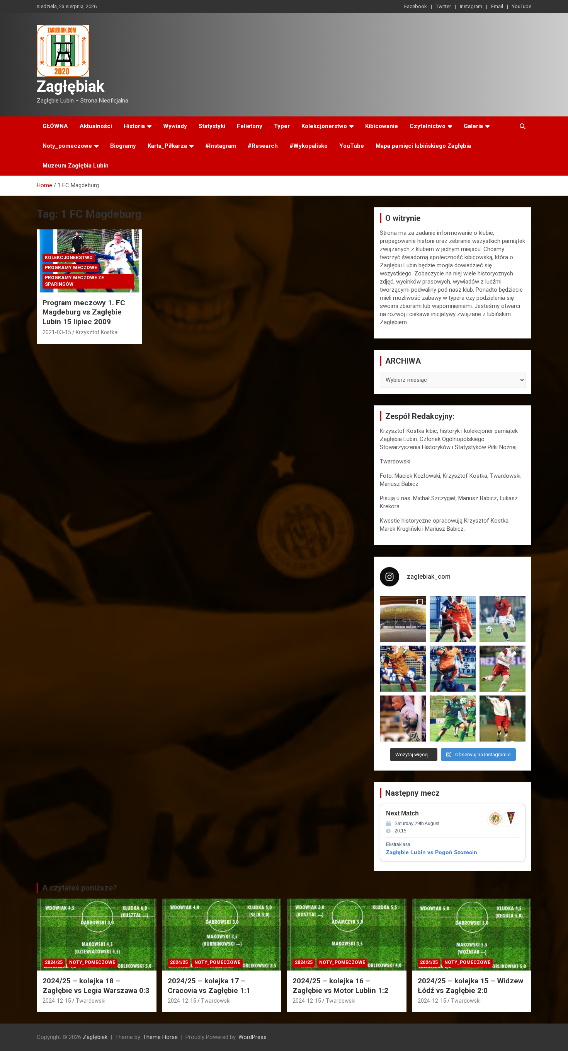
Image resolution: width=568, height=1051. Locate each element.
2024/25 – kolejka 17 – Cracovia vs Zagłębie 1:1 (209, 985)
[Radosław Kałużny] (453, 719)
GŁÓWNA (55, 126)
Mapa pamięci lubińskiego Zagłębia (423, 145)
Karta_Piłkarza (167, 145)
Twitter (443, 6)
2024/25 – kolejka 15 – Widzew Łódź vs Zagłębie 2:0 (470, 985)
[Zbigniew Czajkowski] (453, 619)
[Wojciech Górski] (403, 669)
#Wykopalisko (308, 145)
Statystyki (212, 126)
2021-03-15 (57, 332)
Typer (282, 126)
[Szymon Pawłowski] (502, 669)
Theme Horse (160, 1037)
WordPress (252, 1037)
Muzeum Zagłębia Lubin (76, 165)
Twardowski (90, 1001)
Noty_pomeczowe (67, 145)
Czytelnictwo (428, 126)
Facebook (415, 6)
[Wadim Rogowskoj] (453, 669)
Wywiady (175, 126)
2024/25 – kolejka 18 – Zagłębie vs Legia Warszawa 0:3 (96, 985)
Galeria (473, 126)
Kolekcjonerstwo (324, 126)
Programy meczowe (71, 267)
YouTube (521, 6)
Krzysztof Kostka (96, 332)
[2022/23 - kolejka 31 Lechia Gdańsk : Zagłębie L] (403, 619)
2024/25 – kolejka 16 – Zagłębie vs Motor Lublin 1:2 (340, 985)
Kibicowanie (381, 126)
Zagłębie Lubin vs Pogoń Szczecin (431, 852)
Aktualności (96, 126)
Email (497, 6)
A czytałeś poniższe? (79, 887)
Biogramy (123, 145)
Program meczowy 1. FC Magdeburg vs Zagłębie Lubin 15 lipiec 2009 (84, 312)
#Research (263, 145)
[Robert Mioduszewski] (403, 719)
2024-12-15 (57, 1001)
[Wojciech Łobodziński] (502, 619)
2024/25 (54, 962)
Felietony (249, 126)
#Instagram (220, 145)
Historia (134, 126)
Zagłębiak (70, 86)
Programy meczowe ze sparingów (74, 281)
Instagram (471, 6)
